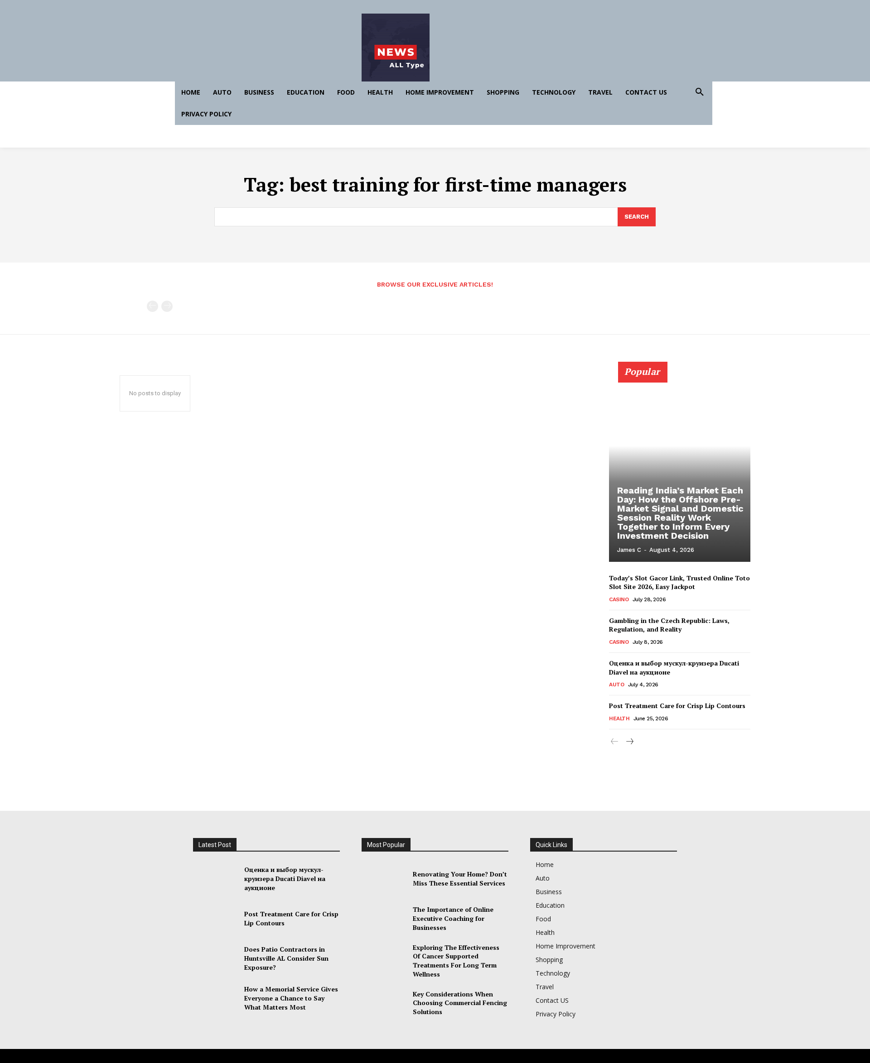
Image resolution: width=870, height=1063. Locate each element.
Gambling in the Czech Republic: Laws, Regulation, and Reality (669, 625)
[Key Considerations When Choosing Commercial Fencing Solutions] (384, 1002)
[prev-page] (152, 306)
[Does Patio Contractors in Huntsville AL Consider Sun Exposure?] (215, 958)
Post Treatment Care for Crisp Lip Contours (677, 705)
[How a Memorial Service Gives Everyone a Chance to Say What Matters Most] (215, 998)
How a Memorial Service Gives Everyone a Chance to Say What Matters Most (291, 998)
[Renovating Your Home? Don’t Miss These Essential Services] (384, 878)
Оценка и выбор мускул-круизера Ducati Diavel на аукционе (284, 878)
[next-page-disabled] (167, 306)
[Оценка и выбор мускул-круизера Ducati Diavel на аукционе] (215, 878)
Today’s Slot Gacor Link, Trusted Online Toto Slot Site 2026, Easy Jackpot (679, 582)
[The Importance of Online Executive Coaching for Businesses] (384, 918)
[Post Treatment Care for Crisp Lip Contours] (215, 918)
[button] (699, 92)
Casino (618, 599)
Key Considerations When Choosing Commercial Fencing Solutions (460, 1003)
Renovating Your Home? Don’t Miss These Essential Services (460, 878)
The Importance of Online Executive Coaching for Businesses (453, 918)
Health (619, 718)
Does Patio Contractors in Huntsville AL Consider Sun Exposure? (286, 958)
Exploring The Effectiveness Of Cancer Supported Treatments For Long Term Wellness (456, 960)
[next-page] (629, 741)
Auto (616, 684)
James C (629, 549)
